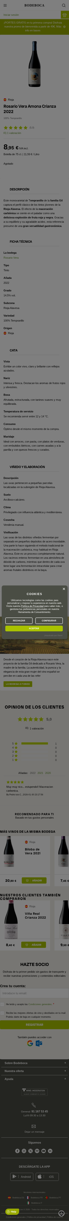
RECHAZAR (19, 620)
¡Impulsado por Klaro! (53, 635)
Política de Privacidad (32, 606)
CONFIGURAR (49, 620)
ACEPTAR (34, 628)
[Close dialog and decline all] (64, 589)
